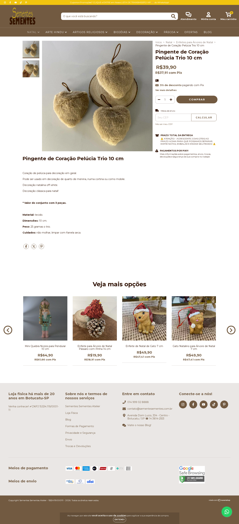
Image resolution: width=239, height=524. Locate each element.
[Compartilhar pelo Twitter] (34, 247)
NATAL (32, 32)
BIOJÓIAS (121, 32)
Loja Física (71, 413)
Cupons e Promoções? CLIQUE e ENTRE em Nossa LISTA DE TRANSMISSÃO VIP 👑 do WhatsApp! (119, 2)
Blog (68, 419)
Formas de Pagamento (79, 426)
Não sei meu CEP (164, 124)
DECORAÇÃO (146, 32)
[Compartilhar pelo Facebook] (26, 247)
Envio (68, 439)
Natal (169, 42)
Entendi (120, 519)
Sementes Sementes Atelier (82, 406)
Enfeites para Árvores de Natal (194, 42)
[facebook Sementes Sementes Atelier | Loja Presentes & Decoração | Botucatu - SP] (10, 2)
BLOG (208, 32)
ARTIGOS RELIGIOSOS (89, 32)
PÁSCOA (170, 32)
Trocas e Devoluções (78, 446)
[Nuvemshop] (220, 500)
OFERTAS (191, 32)
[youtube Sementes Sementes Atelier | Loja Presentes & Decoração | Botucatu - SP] (16, 2)
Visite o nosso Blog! (139, 425)
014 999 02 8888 (138, 402)
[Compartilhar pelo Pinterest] (41, 247)
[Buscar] (173, 16)
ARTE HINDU (55, 32)
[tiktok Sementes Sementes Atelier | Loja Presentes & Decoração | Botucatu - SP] (21, 2)
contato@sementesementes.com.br (149, 408)
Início (158, 42)
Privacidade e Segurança (80, 432)
